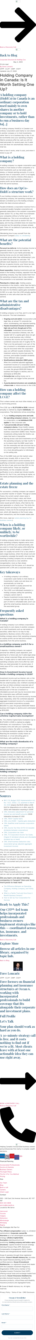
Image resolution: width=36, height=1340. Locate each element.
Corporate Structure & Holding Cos (13, 60)
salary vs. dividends (22, 236)
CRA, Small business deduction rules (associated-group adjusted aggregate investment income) (18, 844)
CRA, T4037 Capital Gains (13, 819)
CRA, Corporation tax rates (14, 832)
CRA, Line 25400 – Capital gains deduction (19, 821)
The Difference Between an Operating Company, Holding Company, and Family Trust (18, 888)
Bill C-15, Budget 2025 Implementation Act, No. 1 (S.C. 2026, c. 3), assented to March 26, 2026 (19, 802)
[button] (18, 3)
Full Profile (8, 1016)
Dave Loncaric (10, 973)
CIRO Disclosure (28, 1292)
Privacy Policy (5, 1292)
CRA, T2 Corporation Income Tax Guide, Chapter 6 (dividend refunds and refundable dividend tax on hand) (20, 837)
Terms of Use (16, 1292)
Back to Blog (8, 55)
